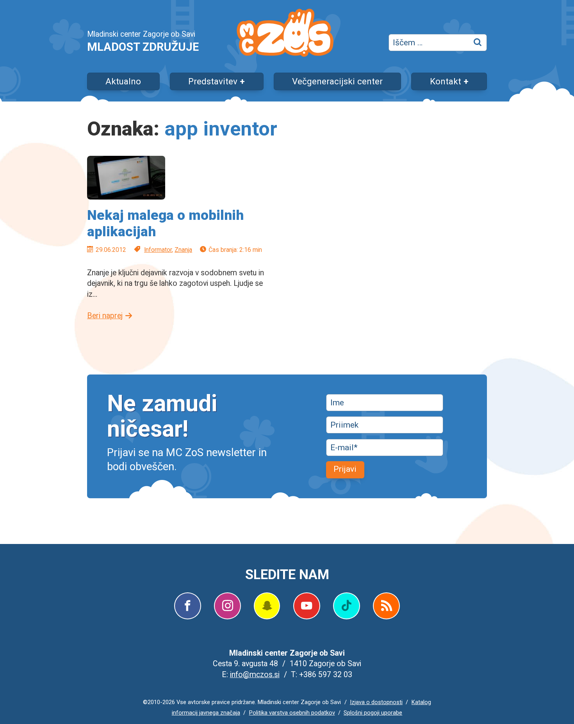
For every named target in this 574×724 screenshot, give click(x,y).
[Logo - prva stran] (285, 34)
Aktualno (123, 81)
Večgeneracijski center (337, 81)
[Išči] (478, 42)
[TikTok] (346, 605)
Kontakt (445, 81)
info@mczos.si (255, 674)
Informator (158, 249)
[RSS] (386, 605)
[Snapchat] (267, 605)
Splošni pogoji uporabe (373, 712)
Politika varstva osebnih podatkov (292, 712)
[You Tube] (306, 605)
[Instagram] (227, 605)
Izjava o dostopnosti (376, 702)
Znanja (183, 249)
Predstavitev (212, 81)
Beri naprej (105, 315)
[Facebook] (187, 605)
